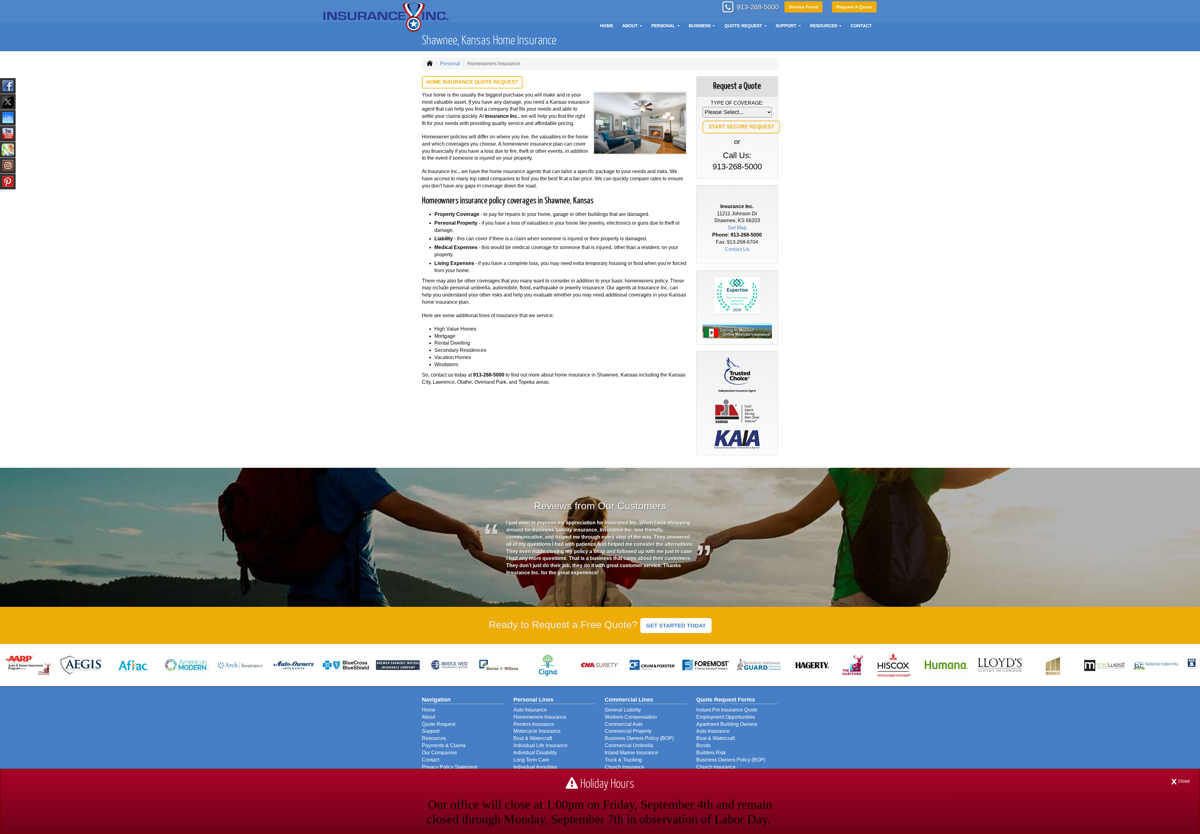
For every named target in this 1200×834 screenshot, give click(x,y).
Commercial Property (628, 731)
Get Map (737, 227)
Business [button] (700, 25)
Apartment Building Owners (726, 724)
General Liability (623, 709)
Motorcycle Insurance (537, 731)
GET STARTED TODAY (676, 625)
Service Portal (803, 6)
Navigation (436, 700)
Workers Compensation (631, 717)
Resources (434, 738)
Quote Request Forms (725, 700)
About (428, 717)
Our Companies (439, 752)
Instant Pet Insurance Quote (727, 709)
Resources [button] (824, 25)
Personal (450, 63)
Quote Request (438, 724)
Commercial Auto (624, 724)
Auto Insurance (530, 709)
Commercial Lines (629, 700)
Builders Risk (711, 752)
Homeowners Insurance (539, 717)
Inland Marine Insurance (631, 752)
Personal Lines (533, 700)
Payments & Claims (444, 745)
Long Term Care (531, 759)
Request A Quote (854, 6)
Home (606, 25)
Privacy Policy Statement (449, 767)
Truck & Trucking (623, 759)
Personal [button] (664, 25)
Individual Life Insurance (540, 745)
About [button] (630, 25)
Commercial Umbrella (629, 745)
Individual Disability (535, 752)
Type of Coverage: (737, 103)
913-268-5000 (758, 7)
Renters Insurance (533, 724)
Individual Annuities (535, 767)
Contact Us (737, 249)
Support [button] (787, 25)
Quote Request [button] (743, 25)
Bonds (703, 745)
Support (430, 731)
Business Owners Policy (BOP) (639, 738)
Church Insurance (624, 767)
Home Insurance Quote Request (472, 82)
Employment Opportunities (725, 717)
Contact (861, 25)
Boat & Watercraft (532, 738)
